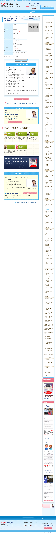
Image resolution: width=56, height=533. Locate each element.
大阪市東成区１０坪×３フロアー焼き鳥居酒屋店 (49, 255)
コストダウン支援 (48, 357)
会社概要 (45, 11)
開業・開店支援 (47, 336)
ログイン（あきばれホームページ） (49, 532)
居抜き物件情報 (17, 11)
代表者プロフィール (48, 370)
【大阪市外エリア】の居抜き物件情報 (48, 321)
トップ (4, 11)
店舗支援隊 (9, 523)
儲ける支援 (47, 359)
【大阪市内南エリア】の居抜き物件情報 (48, 317)
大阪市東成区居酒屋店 (48, 305)
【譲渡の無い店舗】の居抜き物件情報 (48, 329)
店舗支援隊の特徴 (9, 11)
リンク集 (46, 375)
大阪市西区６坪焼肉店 (48, 247)
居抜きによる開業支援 (25, 11)
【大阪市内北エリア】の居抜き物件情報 (48, 313)
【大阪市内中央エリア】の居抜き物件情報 (48, 23)
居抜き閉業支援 (39, 11)
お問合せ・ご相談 (51, 11)
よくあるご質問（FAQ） (48, 362)
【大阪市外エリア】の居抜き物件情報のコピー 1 (48, 325)
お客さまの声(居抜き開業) (32, 12)
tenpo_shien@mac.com (12, 118)
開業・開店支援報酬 (48, 348)
